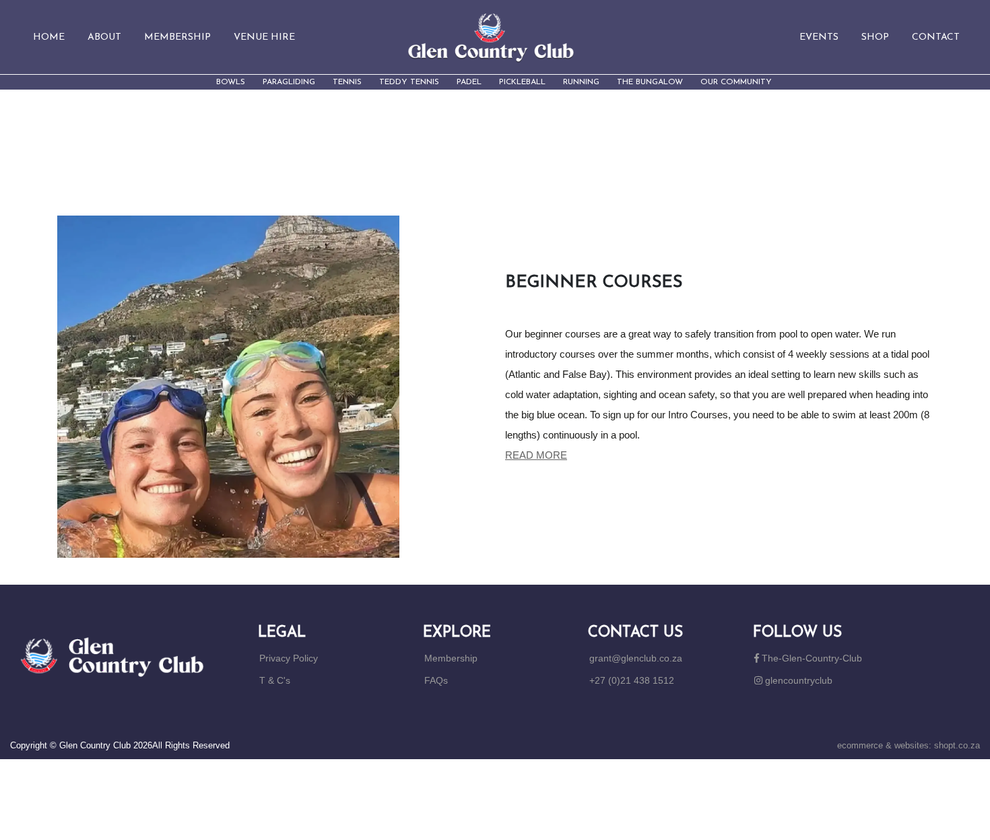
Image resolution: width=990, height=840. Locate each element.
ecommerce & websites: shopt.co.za (908, 745)
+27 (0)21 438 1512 (631, 680)
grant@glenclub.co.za (635, 658)
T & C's (274, 680)
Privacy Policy (288, 658)
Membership (450, 658)
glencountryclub (797, 680)
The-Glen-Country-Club (810, 658)
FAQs (436, 680)
